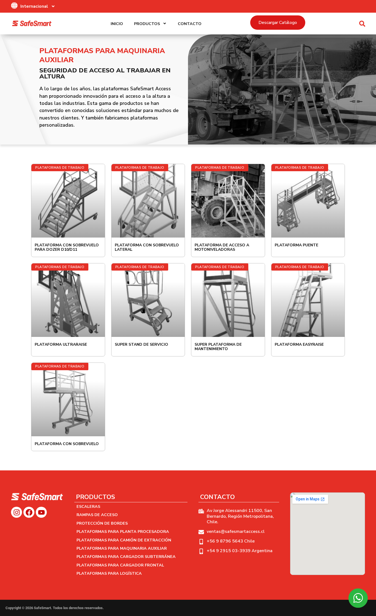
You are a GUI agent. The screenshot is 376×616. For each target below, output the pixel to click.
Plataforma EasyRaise (299, 344)
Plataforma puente (296, 245)
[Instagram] (16, 512)
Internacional (34, 6)
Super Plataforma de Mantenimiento (218, 347)
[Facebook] (28, 512)
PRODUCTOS (147, 23)
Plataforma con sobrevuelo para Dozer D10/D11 (67, 247)
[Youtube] (41, 512)
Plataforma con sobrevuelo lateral (147, 247)
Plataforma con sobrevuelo (67, 443)
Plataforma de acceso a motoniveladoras (222, 247)
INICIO (117, 23)
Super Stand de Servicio (141, 344)
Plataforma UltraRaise (61, 344)
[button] (362, 23)
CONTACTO (189, 23)
